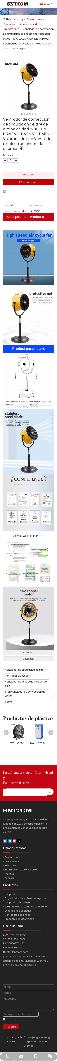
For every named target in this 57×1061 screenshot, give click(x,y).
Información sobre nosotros (21, 869)
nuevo (8, 702)
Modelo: (10, 205)
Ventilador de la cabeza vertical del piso (26, 684)
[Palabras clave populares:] (50, 792)
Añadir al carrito (28, 182)
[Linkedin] (10, 841)
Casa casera (12, 857)
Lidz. (47, 1041)
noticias (9, 878)
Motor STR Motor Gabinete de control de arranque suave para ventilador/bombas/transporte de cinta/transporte (38, 743)
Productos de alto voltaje (20, 919)
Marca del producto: (17, 211)
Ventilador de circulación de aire (24, 670)
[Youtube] (14, 841)
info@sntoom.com (17, 952)
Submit (12, 1026)
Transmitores (13, 861)
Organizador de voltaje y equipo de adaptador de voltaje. (25, 900)
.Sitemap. (28, 1046)
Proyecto (10, 865)
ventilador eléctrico (17, 675)
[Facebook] (5, 841)
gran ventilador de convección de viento (25, 694)
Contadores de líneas (17, 915)
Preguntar (28, 174)
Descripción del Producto (24, 217)
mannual (10, 873)
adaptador (11, 894)
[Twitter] (19, 841)
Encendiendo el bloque (18, 910)
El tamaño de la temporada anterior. (26, 906)
